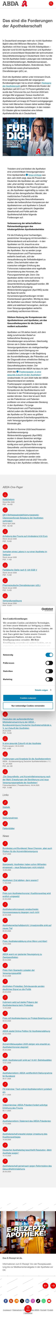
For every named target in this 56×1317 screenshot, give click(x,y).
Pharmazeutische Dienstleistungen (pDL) (22, 585)
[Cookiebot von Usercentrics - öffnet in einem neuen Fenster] (41, 609)
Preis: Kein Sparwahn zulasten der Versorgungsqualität (19, 972)
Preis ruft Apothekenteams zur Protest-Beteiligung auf (27, 1018)
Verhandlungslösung (12, 600)
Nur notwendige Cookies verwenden (28, 706)
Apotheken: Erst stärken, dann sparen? (20, 880)
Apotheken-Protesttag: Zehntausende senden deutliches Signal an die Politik (24, 988)
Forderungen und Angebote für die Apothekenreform (27, 758)
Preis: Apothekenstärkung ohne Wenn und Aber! (25, 941)
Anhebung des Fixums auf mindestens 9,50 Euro (25, 536)
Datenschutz (17, 1310)
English (50, 1310)
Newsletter (28, 1313)
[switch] (49, 663)
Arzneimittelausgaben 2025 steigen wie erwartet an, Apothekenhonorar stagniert (26, 1045)
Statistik (6, 807)
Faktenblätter (9, 828)
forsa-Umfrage (35, 174)
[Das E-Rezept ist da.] (28, 1243)
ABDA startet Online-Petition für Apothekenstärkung (26, 1031)
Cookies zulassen (28, 698)
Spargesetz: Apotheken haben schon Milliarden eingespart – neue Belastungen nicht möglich (24, 866)
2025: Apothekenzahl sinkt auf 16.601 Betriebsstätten (27, 1059)
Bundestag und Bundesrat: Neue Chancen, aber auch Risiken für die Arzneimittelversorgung (27, 850)
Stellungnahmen (10, 817)
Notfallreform (8, 499)
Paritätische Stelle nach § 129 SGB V (20, 569)
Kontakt (43, 1310)
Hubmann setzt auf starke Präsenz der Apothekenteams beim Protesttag (20, 1004)
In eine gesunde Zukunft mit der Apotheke (22, 743)
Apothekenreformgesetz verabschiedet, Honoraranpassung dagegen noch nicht (21, 911)
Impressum (7, 1310)
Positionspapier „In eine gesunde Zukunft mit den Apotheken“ (24, 373)
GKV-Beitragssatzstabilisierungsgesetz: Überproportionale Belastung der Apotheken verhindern (23, 517)
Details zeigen (41, 690)
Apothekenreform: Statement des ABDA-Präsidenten (27, 1120)
